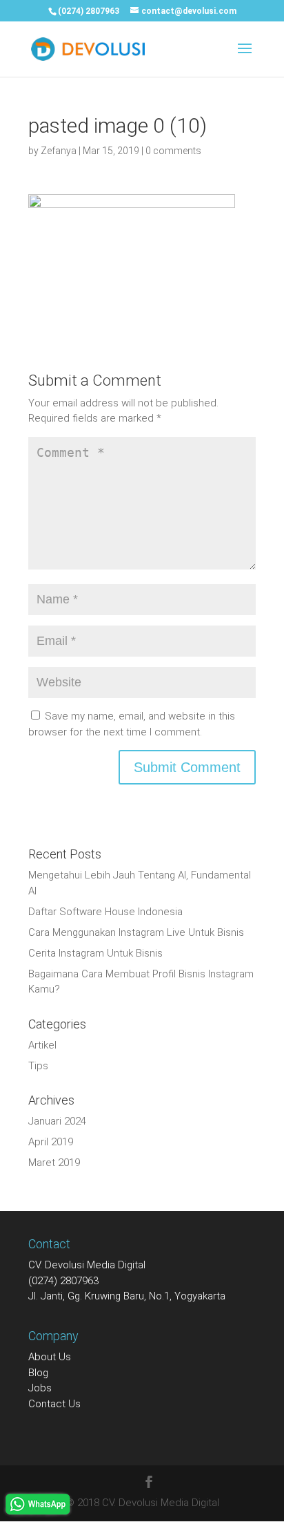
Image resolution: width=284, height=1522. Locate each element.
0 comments (173, 150)
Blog (38, 1372)
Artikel (42, 1045)
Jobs (40, 1388)
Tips (38, 1066)
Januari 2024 (57, 1121)
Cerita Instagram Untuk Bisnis (95, 953)
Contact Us (54, 1404)
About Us (49, 1357)
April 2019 (50, 1142)
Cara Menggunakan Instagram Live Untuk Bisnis (136, 932)
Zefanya (59, 150)
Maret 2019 (54, 1162)
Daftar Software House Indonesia (105, 911)
